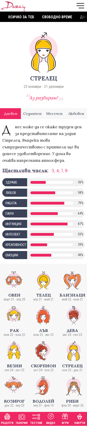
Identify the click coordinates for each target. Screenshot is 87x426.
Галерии (22, 423)
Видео (50, 423)
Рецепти (7, 423)
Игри (65, 423)
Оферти (79, 423)
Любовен (76, 113)
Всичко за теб (21, 17)
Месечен (54, 113)
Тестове (36, 423)
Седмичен (32, 113)
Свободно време (57, 17)
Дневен (10, 113)
